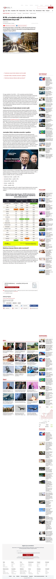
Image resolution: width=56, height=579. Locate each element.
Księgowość (30, 572)
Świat (4, 562)
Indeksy (46, 563)
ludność (19, 303)
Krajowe (4, 570)
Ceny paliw (19, 13)
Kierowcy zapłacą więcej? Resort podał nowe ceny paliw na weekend (8, 351)
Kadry (29, 571)
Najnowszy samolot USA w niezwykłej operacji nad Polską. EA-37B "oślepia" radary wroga (20, 414)
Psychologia (47, 572)
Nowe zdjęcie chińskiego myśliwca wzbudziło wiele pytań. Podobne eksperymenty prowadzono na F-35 (32, 414)
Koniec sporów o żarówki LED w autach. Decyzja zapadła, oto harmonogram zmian (32, 375)
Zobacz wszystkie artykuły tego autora (9, 298)
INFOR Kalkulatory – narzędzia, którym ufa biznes (16, 284)
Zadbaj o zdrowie (33, 13)
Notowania (47, 562)
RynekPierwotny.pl (14, 119)
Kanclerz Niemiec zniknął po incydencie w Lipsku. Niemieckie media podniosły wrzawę (8, 391)
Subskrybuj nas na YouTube (10, 25)
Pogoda (38, 573)
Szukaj (51, 7)
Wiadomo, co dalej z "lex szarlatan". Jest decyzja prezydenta (19, 375)
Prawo (29, 570)
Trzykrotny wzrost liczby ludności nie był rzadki (15, 73)
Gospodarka (38, 571)
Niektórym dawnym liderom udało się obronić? (14, 78)
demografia (15, 303)
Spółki (46, 564)
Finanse (46, 571)
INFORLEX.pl (31, 5)
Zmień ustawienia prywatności (39, 576)
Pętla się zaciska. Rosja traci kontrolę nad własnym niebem (20, 402)
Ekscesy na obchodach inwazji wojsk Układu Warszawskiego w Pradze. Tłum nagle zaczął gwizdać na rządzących (20, 391)
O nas (14, 576)
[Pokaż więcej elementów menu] (52, 10)
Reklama (17, 576)
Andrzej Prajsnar (5, 21)
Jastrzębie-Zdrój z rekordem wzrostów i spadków (15, 75)
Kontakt (10, 576)
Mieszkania (30, 564)
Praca (21, 562)
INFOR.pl (22, 5)
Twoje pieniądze (13, 573)
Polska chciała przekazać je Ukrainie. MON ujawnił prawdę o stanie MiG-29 (8, 375)
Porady (46, 573)
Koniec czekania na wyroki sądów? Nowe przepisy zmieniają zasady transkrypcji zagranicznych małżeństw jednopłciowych (8, 363)
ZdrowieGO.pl (36, 5)
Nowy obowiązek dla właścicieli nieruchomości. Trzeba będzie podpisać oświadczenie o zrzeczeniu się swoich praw (32, 363)
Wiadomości (38, 570)
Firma (12, 564)
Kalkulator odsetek (22, 572)
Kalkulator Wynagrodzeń (23, 571)
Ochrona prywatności (24, 576)
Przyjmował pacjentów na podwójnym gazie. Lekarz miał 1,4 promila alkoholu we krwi (20, 363)
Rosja (4, 563)
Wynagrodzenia (22, 564)
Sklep (52, 5)
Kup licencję (16, 291)
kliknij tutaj (32, 558)
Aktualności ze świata (6, 573)
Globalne (4, 571)
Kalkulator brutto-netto (23, 570)
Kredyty (12, 572)
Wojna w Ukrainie (26, 13)
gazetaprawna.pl (47, 5)
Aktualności (13, 563)
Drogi (37, 564)
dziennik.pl (26, 5)
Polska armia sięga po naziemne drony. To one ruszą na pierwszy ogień (32, 351)
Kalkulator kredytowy (23, 573)
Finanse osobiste (13, 13)
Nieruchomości (30, 562)
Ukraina (4, 564)
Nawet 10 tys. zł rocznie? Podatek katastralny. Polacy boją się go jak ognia (8, 301)
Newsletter (41, 5)
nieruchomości (8, 303)
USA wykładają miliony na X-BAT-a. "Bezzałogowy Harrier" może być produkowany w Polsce (8, 402)
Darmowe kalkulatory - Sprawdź (12, 287)
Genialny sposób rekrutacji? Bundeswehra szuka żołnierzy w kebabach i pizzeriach (8, 414)
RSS (46, 576)
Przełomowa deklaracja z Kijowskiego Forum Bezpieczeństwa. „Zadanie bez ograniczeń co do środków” (32, 391)
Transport (38, 562)
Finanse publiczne (13, 571)
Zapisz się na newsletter (22, 25)
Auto (37, 572)
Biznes (12, 562)
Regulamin (31, 576)
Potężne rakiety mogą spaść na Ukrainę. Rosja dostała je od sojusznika (32, 402)
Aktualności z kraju (5, 572)
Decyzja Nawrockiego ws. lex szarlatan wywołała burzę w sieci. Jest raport (20, 351)
